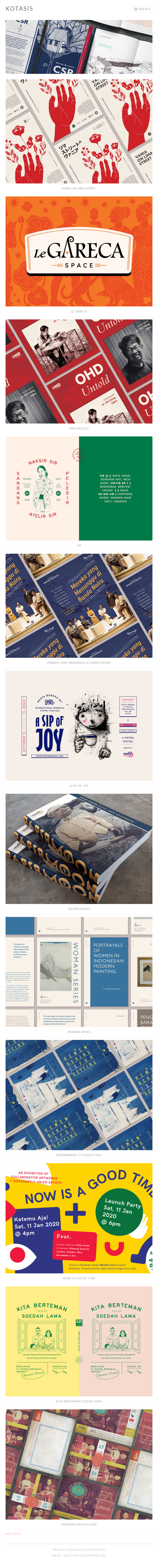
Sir (79, 545)
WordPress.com (92, 1555)
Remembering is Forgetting (79, 1155)
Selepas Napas (79, 909)
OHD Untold (79, 428)
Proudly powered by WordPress (79, 1549)
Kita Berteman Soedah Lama (79, 1401)
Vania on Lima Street (79, 188)
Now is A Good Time (79, 1278)
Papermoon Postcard (79, 1524)
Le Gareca (79, 311)
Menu (145, 9)
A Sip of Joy (79, 785)
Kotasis (19, 8)
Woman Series (79, 1032)
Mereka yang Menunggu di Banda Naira (79, 662)
